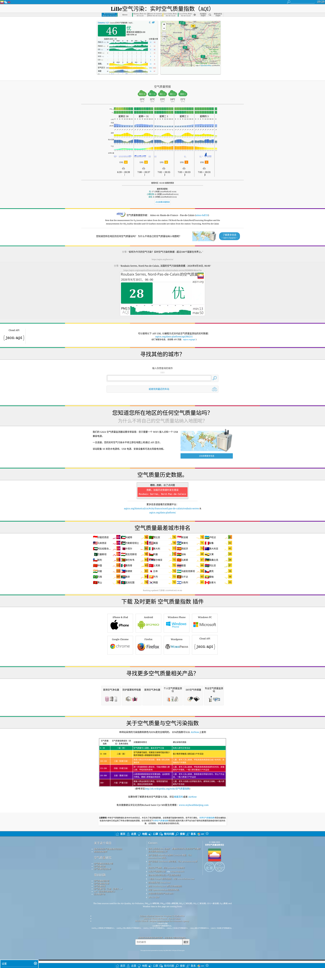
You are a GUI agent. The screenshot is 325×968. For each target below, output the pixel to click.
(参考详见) (162, 764)
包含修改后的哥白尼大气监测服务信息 (164, 875)
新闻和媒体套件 (100, 851)
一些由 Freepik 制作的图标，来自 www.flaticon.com (171, 878)
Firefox (148, 639)
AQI (103, 22)
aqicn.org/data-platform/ (162, 512)
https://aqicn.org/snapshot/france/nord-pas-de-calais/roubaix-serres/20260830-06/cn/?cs (163, 270)
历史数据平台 (99, 894)
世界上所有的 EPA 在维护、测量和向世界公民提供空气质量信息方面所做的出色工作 (174, 850)
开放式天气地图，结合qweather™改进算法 (166, 867)
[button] (193, 27)
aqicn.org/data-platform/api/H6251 (174, 336)
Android (148, 617)
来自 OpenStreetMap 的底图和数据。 (164, 890)
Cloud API (204, 638)
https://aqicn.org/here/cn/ (162, 259)
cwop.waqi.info (177, 871)
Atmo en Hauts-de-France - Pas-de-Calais (162, 918)
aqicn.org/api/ (189, 339)
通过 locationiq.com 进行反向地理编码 (165, 886)
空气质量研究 (102, 858)
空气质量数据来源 (101, 881)
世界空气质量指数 (207, 818)
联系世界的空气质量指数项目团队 (108, 849)
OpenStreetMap (205, 65)
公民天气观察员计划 (156, 871)
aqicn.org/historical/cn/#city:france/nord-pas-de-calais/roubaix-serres (161, 508)
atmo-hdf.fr (202, 215)
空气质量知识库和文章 (103, 863)
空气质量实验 (99, 866)
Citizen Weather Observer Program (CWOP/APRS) (162, 916)
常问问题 (100, 875)
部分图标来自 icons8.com (159, 882)
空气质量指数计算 (101, 883)
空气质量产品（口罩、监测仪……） (108, 888)
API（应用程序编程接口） (105, 891)
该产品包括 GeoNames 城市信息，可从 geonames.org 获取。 (172, 862)
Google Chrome (120, 639)
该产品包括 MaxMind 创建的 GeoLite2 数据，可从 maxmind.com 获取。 (170, 856)
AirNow (194, 732)
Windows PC (205, 617)
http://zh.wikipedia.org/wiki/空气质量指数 (167, 788)
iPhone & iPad (120, 617)
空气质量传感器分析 (102, 869)
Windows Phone (177, 617)
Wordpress (176, 639)
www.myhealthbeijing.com (194, 804)
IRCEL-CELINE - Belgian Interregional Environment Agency (162, 921)
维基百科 (178, 796)
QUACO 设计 (153, 897)
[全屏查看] (153, 22)
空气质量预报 (99, 886)
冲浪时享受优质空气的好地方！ (161, 893)
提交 (186, 942)
